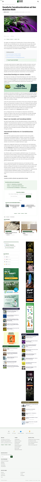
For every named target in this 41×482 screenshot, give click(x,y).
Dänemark (19, 109)
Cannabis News (17, 439)
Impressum (26, 480)
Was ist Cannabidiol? (31, 443)
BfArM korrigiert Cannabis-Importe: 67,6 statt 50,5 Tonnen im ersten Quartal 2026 (14, 206)
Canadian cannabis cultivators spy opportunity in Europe (16, 178)
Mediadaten (2, 462)
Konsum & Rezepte (17, 446)
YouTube (19, 213)
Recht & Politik (17, 448)
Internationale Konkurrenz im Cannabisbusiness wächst (15, 57)
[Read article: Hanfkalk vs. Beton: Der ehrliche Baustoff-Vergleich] (29, 227)
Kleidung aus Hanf (8, 231)
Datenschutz (31, 480)
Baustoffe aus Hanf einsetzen (27, 231)
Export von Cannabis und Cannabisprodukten (13, 55)
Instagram (15, 213)
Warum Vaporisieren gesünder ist (33, 442)
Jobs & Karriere (3, 465)
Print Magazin (22, 475)
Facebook (11, 39)
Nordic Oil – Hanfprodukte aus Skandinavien (14, 184)
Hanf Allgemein (22, 472)
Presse (39, 480)
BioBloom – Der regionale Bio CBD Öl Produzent (15, 185)
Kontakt (36, 480)
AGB (34, 480)
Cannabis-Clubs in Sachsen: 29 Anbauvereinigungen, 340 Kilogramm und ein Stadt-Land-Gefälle (34, 439)
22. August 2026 (15, 208)
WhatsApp (7, 39)
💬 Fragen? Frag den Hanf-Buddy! (12, 60)
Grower (12, 150)
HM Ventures (3, 463)
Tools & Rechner (3, 466)
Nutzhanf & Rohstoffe (18, 445)
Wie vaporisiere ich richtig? (32, 440)
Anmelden (28, 196)
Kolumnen (2, 472)
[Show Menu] (2, 1)
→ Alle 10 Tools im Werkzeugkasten (9, 247)
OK (11, 456)
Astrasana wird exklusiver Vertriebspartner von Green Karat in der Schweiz (30, 206)
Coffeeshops (10, 147)
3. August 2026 (30, 208)
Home (3, 4)
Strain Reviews (17, 443)
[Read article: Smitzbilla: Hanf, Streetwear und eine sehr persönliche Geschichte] (12, 227)
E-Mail (18, 39)
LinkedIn (15, 39)
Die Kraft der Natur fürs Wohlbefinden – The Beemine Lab (16, 187)
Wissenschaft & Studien (18, 449)
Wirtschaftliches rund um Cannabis (9, 4)
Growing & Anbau (17, 442)
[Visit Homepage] (20, 1)
